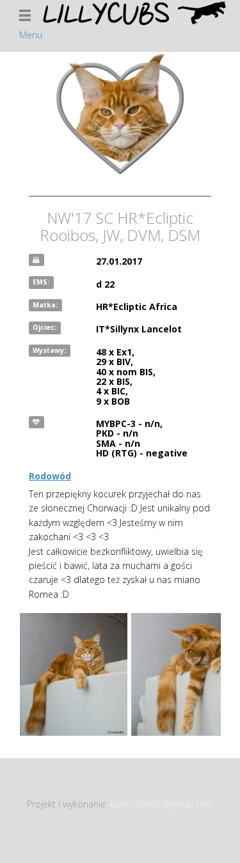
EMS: (41, 282)
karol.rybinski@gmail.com (162, 804)
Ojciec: (44, 327)
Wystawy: (49, 350)
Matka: (45, 304)
